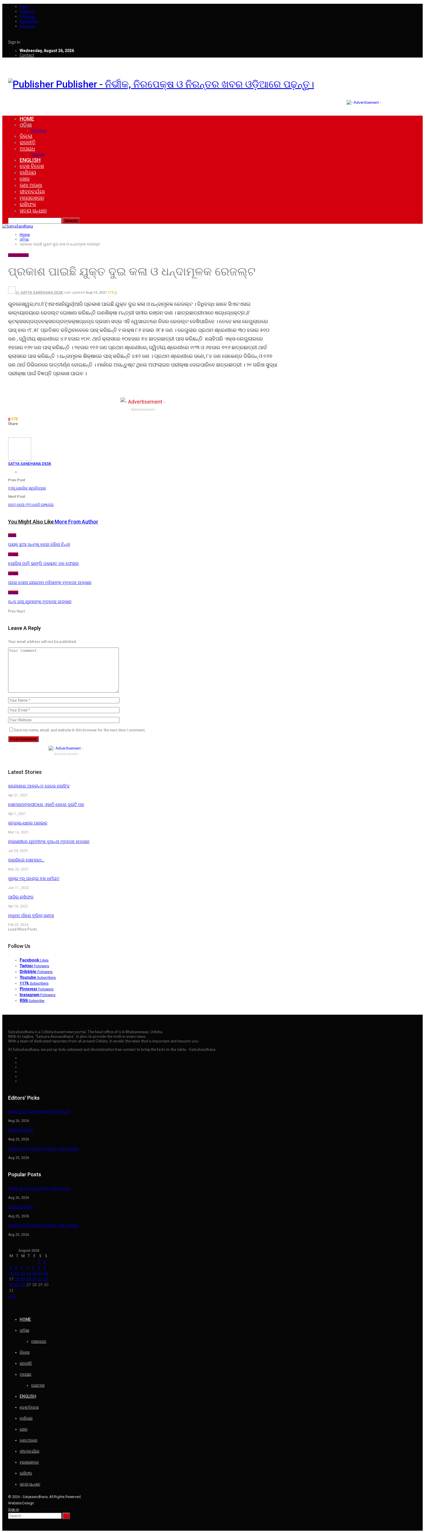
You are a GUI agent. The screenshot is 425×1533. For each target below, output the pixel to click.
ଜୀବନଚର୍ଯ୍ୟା (32, 191)
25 (17, 1284)
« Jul (11, 1296)
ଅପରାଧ (27, 149)
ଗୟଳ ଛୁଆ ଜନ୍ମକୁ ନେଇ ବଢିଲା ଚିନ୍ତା (39, 1111)
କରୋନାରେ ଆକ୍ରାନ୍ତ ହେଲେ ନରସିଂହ (39, 786)
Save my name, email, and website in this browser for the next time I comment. (79, 730)
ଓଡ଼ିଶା (26, 125)
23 (46, 1279)
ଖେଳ (25, 179)
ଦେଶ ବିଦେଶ (32, 166)
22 (40, 1279)
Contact (27, 55)
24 (11, 1284)
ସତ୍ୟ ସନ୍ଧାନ (33, 211)
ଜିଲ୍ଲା (26, 136)
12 (23, 1273)
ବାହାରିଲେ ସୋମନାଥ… (26, 860)
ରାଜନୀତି (28, 142)
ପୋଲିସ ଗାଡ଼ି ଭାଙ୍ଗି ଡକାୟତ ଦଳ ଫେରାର (43, 1148)
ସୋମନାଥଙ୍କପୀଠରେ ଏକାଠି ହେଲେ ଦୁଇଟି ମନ (46, 804)
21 (34, 1279)
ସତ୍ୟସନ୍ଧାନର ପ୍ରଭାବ (27, 823)
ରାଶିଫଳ (28, 204)
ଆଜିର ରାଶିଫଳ (21, 897)
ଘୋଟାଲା (38, 154)
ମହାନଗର (39, 130)
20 (28, 1279)
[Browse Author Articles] (19, 459)
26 (23, 1284)
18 (17, 1279)
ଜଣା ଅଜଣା (31, 185)
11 (17, 1273)
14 (34, 1273)
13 (28, 1273)
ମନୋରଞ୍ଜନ (32, 198)
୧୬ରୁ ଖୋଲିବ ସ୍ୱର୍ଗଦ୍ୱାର (27, 488)
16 (46, 1273)
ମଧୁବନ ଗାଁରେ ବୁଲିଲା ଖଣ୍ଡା (31, 915)
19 (23, 1279)
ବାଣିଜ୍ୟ (28, 172)
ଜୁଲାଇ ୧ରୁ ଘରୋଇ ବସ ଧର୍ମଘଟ (33, 878)
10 (11, 1273)
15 (40, 1273)
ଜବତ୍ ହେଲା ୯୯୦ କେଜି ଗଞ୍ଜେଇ (31, 504)
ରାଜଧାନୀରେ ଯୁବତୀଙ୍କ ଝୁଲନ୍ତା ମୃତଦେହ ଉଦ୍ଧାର (48, 841)
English (30, 160)
